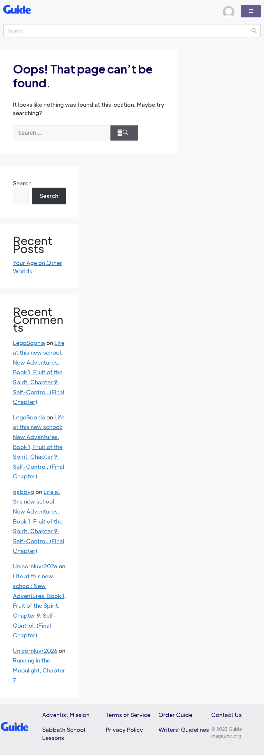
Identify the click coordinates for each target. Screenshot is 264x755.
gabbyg (23, 491)
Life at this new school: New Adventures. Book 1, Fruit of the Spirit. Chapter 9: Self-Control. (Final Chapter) (38, 372)
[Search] (254, 31)
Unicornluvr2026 (35, 566)
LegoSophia (29, 342)
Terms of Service (128, 714)
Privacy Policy (124, 729)
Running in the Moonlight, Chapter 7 (39, 670)
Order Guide (175, 714)
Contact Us (226, 714)
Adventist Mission (66, 714)
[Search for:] (61, 133)
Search (22, 183)
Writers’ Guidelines (183, 729)
